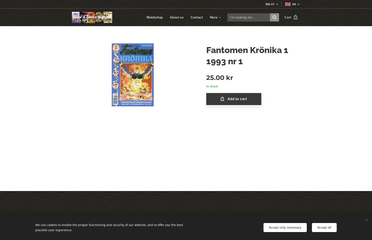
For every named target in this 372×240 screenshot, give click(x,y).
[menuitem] (156, 17)
